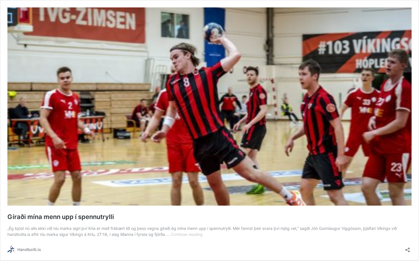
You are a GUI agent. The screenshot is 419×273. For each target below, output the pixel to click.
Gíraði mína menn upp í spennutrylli (60, 216)
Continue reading (187, 234)
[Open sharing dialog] (408, 248)
